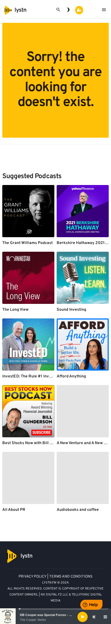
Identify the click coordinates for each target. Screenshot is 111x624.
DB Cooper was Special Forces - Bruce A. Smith (55, 615)
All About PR (13, 510)
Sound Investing (71, 310)
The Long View (15, 310)
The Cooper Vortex (33, 619)
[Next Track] (94, 617)
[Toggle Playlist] (105, 617)
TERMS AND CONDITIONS (70, 576)
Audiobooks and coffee (78, 510)
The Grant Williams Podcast (27, 243)
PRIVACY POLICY (32, 576)
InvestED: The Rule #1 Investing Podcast (39, 376)
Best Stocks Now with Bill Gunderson (36, 443)
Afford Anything (71, 376)
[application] (55, 617)
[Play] (82, 617)
